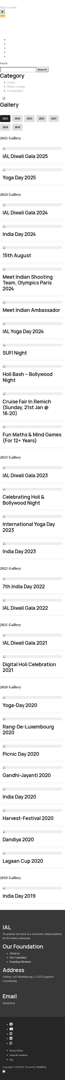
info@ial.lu (16, 24)
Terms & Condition (19, 1055)
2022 (41, 118)
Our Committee (18, 957)
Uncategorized (15, 90)
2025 (5, 118)
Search (3, 63)
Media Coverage (16, 86)
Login (2, 16)
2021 (54, 118)
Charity (11, 82)
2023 (29, 118)
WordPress (41, 1067)
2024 (17, 118)
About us (15, 953)
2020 (5, 127)
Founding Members (20, 961)
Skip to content (8, 7)
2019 (17, 127)
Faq (11, 1059)
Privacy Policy (16, 1050)
